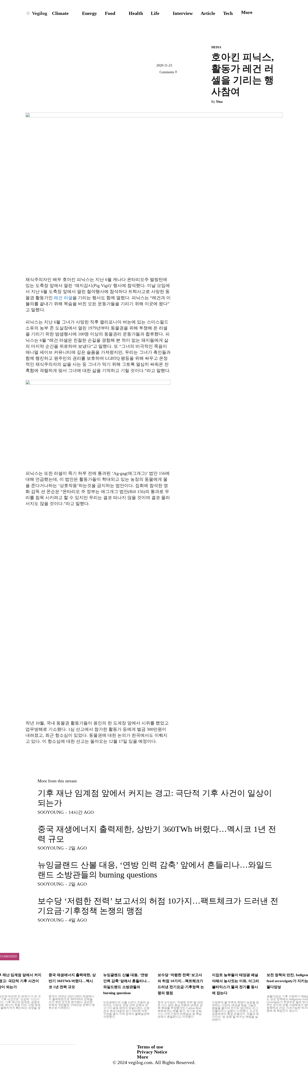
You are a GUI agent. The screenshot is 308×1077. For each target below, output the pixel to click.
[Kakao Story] (172, 83)
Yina (219, 101)
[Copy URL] (183, 83)
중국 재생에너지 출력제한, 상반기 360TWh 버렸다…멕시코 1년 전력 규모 (72, 981)
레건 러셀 (62, 297)
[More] (195, 83)
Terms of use (150, 1046)
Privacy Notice (152, 1051)
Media (216, 47)
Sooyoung (51, 812)
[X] (161, 83)
